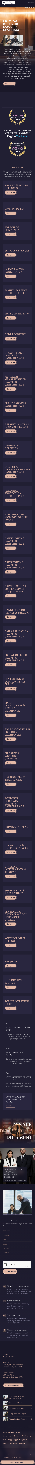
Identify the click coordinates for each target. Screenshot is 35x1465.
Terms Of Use (28, 1454)
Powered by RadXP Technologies (12, 1457)
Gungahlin (23, 1440)
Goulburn (17, 1436)
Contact (8, 1106)
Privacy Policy (7, 1454)
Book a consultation (16, 1462)
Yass (4, 1440)
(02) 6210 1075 (8, 1357)
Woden (5, 1443)
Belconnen (13, 1443)
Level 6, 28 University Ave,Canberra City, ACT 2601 (13, 1366)
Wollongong (26, 1436)
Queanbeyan (7, 1436)
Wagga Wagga (13, 1440)
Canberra (19, 1432)
